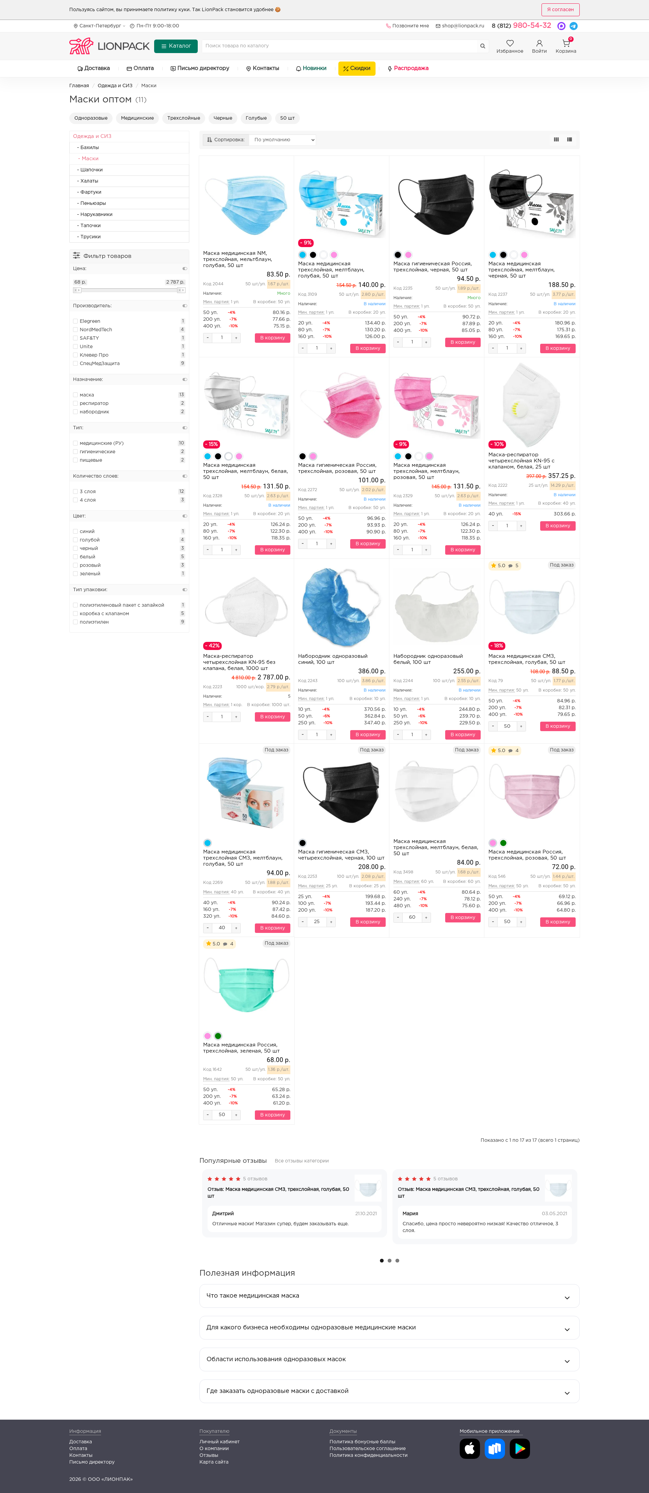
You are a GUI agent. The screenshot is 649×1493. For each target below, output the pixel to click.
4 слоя (88, 500)
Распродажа (411, 68)
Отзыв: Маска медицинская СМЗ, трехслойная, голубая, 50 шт (278, 1192)
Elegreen (90, 321)
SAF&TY (89, 338)
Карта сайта (214, 1462)
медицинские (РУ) (102, 443)
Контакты (266, 68)
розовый (90, 565)
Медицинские (137, 118)
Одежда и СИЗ (115, 86)
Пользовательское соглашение (368, 1449)
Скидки (360, 68)
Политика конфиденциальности (369, 1455)
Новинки (315, 68)
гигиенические (97, 452)
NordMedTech (96, 330)
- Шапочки (88, 170)
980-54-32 (521, 26)
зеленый (90, 574)
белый (87, 557)
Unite (86, 347)
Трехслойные (183, 118)
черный (89, 549)
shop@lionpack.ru (463, 26)
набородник (94, 412)
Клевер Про (94, 355)
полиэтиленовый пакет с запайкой (122, 605)
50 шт (287, 118)
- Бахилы (86, 148)
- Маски (85, 158)
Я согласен (560, 10)
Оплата (144, 68)
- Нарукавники (93, 215)
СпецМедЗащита (100, 364)
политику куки (172, 10)
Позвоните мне (410, 26)
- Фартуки (87, 192)
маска (87, 395)
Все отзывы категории (302, 1161)
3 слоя (88, 492)
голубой (90, 540)
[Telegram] (574, 26)
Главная (79, 86)
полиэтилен (94, 622)
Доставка (97, 68)
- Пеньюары (89, 203)
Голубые (256, 118)
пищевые (91, 460)
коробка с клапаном (104, 614)
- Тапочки (87, 226)
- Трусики (87, 237)
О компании (214, 1449)
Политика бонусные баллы (362, 1442)
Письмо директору (203, 68)
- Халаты (85, 181)
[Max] (561, 26)
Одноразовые (90, 118)
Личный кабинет (219, 1442)
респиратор (94, 404)
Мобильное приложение (490, 1431)
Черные (223, 118)
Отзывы (208, 1455)
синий (87, 532)
